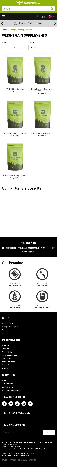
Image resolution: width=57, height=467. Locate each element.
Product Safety (7, 352)
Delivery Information (9, 355)
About (4, 380)
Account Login (7, 323)
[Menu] (3, 16)
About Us (5, 345)
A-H (3, 330)
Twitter (10, 403)
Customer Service (8, 384)
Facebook (4, 403)
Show (4, 43)
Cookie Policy (7, 365)
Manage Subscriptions (10, 327)
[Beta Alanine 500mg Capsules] (15, 118)
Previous (2, 23)
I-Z (3, 333)
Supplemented (12, 455)
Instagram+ (23, 403)
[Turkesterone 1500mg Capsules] (15, 160)
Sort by (31, 43)
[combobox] (28, 8)
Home (4, 30)
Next (55, 23)
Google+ (17, 403)
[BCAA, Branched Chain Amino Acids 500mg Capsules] (42, 74)
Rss (30, 403)
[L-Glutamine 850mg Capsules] (42, 118)
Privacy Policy (7, 358)
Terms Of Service (8, 362)
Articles (5, 368)
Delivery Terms (7, 387)
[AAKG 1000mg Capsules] (15, 73)
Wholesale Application (10, 390)
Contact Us (6, 349)
